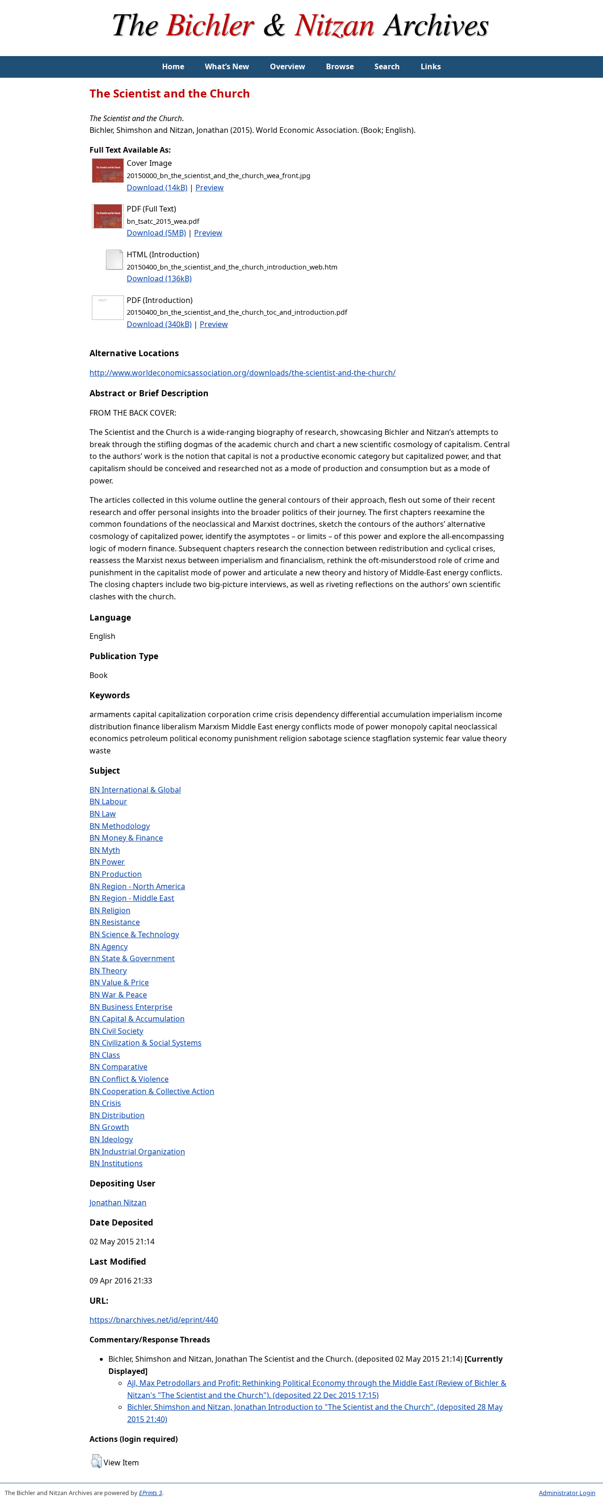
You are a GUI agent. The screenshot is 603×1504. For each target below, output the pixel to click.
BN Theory (108, 970)
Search (387, 66)
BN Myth (105, 850)
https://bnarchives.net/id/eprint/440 (154, 1320)
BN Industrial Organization (137, 1151)
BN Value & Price (119, 982)
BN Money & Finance (126, 838)
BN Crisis (105, 1103)
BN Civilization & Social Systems (146, 1043)
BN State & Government (132, 958)
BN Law (103, 814)
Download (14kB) (157, 187)
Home (173, 66)
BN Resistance (115, 922)
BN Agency (109, 946)
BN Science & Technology (134, 934)
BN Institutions (116, 1163)
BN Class (105, 1055)
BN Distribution (117, 1115)
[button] (96, 1461)
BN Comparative (118, 1067)
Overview (287, 66)
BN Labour (108, 801)
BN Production (116, 874)
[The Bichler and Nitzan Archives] (301, 50)
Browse (340, 66)
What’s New (227, 66)
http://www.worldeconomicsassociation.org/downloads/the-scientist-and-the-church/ (243, 373)
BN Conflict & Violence (129, 1079)
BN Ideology (111, 1139)
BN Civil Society (116, 1031)
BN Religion (110, 910)
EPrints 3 (150, 1492)
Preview (210, 187)
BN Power (107, 862)
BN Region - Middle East (132, 898)
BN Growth (109, 1127)
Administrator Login (567, 1492)
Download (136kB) (159, 278)
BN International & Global (135, 790)
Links (431, 66)
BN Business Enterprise (131, 1007)
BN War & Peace (118, 994)
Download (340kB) (159, 324)
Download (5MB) (156, 233)
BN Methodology (120, 826)
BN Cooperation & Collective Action (152, 1091)
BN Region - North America (137, 886)
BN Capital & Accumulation (137, 1019)
